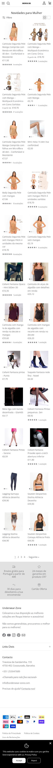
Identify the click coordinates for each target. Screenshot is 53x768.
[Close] (50, 742)
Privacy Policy (31, 754)
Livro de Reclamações (11, 737)
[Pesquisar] (9, 3)
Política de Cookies (31, 733)
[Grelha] (44, 17)
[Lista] (49, 17)
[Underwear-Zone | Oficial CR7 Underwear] (26, 3)
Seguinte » (34, 556)
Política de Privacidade (11, 733)
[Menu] (3, 3)
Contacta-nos (28, 688)
